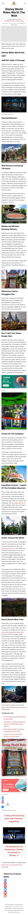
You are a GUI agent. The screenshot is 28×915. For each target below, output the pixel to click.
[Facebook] (14, 797)
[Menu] (3, 3)
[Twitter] (14, 800)
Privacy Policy (15, 906)
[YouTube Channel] (14, 892)
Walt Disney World (20, 20)
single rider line (19, 503)
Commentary (12, 20)
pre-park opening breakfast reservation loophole (13, 632)
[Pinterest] (14, 802)
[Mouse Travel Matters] (14, 3)
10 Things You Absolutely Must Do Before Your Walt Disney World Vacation (14, 724)
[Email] (14, 804)
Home (9, 23)
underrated (8, 707)
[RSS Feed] (14, 895)
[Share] (14, 807)
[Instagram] (14, 883)
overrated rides (20, 707)
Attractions (6, 20)
